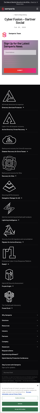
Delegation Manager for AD (11, 198)
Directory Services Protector (12, 107)
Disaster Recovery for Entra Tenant (14, 151)
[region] (20, 398)
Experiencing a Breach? (10, 354)
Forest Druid (6, 308)
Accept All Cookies (20, 409)
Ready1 (4, 264)
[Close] (38, 385)
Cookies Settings (20, 398)
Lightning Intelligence (9, 220)
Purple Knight (6, 286)
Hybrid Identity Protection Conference (15, 358)
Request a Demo (7, 350)
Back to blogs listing (21, 15)
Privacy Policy (26, 60)
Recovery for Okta (8, 176)
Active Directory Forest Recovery (13, 129)
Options (20, 403)
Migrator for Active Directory (11, 242)
